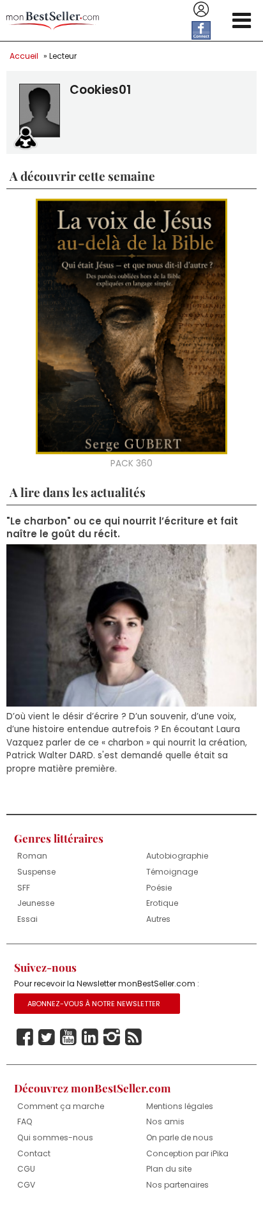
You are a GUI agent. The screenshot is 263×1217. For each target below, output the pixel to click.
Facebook (24, 1037)
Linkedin (90, 1037)
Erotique (162, 903)
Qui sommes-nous (55, 1137)
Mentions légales (179, 1106)
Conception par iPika (187, 1153)
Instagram (111, 1037)
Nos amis (165, 1121)
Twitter (46, 1037)
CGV (26, 1184)
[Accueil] (52, 21)
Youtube (68, 1037)
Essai (27, 919)
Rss (133, 1037)
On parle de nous (179, 1137)
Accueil (24, 55)
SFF (23, 887)
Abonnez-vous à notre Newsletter (93, 1004)
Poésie (159, 887)
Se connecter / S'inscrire (201, 9)
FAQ (25, 1121)
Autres (158, 919)
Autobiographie (177, 855)
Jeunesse (35, 903)
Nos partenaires (177, 1184)
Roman (32, 855)
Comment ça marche (60, 1106)
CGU (26, 1168)
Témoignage (172, 871)
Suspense (36, 871)
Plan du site (169, 1168)
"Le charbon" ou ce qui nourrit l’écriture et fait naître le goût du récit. (122, 527)
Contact (33, 1153)
